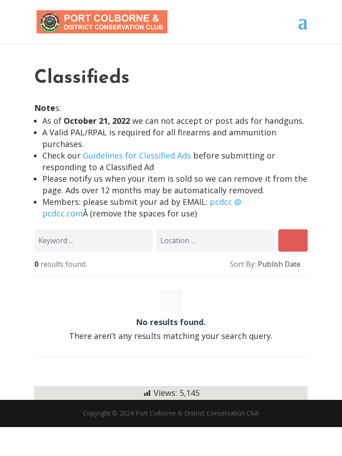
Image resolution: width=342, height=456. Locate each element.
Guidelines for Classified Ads (138, 155)
